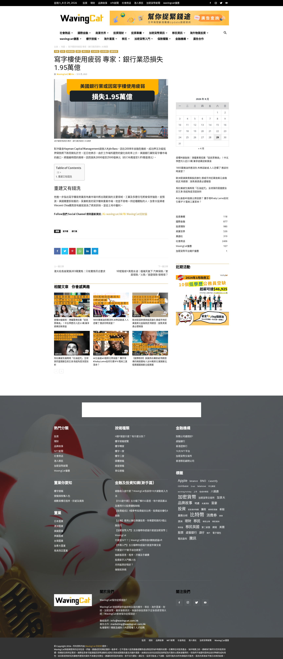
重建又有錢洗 (65, 176)
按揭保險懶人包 (62, 495)
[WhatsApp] (80, 251)
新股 (222, 509)
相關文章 (61, 287)
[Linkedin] (87, 251)
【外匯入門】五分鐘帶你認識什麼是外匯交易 (138, 545)
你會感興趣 (81, 287)
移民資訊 (177, 33)
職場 (56, 316)
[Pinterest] (72, 251)
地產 (63, 46)
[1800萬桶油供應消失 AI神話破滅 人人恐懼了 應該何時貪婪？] (111, 305)
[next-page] (61, 371)
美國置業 (58, 530)
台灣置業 (58, 540)
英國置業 (58, 535)
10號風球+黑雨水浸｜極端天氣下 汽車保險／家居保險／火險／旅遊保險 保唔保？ (142, 273)
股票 (180, 532)
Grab (193, 486)
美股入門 (86, 51)
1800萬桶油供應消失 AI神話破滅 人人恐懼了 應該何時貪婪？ (202, 170)
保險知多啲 (120, 569)
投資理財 (118, 33)
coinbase (183, 486)
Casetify (213, 481)
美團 (222, 527)
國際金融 (83, 33)
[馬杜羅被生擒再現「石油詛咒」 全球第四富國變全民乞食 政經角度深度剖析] (72, 343)
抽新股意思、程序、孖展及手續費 (132, 554)
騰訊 (192, 538)
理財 (92, 2)
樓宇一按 (119, 451)
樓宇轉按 (119, 446)
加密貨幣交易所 (184, 455)
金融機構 (180, 38)
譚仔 (201, 532)
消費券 (212, 515)
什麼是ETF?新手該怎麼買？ (129, 549)
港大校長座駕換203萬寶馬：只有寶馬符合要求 (79, 271)
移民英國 (192, 526)
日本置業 (58, 521)
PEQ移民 (211, 486)
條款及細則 (116, 627)
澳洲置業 (58, 526)
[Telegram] (95, 251)
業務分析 (183, 515)
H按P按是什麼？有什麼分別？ (130, 436)
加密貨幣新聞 (153, 2)
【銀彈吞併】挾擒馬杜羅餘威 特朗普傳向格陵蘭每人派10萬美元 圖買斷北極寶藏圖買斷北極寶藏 (149, 361)
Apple (182, 480)
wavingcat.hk (114, 214)
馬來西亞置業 (61, 550)
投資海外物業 (193, 509)
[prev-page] (56, 371)
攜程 (203, 509)
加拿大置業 (60, 545)
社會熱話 (126, 2)
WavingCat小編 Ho (65, 74)
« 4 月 (201, 148)
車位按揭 (119, 470)
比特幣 (197, 514)
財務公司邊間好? (184, 436)
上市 (195, 492)
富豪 (214, 503)
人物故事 (97, 354)
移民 (124, 38)
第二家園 (206, 527)
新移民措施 (212, 509)
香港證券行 (181, 446)
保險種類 (163, 38)
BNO (203, 481)
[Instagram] (215, 3)
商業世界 (100, 33)
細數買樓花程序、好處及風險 (69, 500)
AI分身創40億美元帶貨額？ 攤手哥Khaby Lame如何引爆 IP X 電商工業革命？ (110, 361)
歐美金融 (70, 51)
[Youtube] (226, 3)
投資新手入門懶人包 (125, 559)
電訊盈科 (182, 538)
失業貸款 (205, 503)
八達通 (215, 491)
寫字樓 (65, 231)
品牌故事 (102, 2)
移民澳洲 (215, 521)
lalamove (201, 486)
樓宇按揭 (91, 38)
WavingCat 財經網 (93, 646)
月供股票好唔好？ (124, 564)
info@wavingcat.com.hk (124, 620)
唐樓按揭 (119, 460)
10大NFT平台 (183, 451)
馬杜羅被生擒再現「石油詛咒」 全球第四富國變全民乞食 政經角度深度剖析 (71, 361)
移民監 (180, 527)
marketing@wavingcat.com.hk (128, 624)
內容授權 (128, 627)
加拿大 (221, 497)
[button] (225, 33)
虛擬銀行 (180, 441)
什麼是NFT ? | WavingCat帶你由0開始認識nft (138, 540)
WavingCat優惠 (171, 2)
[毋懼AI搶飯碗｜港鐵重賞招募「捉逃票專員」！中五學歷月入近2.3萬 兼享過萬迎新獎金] (72, 305)
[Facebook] (210, 3)
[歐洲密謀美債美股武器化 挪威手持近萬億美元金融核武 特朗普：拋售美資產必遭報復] (150, 305)
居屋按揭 (119, 465)
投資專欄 (136, 33)
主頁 (56, 46)
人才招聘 (140, 627)
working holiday (184, 492)
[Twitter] (221, 3)
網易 (214, 527)
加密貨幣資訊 (157, 33)
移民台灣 (206, 521)
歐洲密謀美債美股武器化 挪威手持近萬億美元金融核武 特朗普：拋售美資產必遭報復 (149, 323)
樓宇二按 (119, 455)
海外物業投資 (198, 33)
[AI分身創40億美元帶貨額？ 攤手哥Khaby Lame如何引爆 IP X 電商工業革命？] (111, 343)
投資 (85, 2)
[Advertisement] (202, 70)
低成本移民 (203, 492)
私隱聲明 (104, 627)
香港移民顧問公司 (185, 460)
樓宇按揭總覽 (122, 441)
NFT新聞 (114, 2)
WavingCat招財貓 (137, 214)
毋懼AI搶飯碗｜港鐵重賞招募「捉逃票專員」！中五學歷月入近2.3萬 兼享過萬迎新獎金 (71, 323)
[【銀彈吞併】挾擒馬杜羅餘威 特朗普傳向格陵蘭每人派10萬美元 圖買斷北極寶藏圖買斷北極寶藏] (150, 343)
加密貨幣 (187, 497)
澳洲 (180, 521)
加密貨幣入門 (142, 38)
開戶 (208, 533)
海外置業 (109, 38)
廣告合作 (198, 38)
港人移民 (138, 2)
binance (194, 481)
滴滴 (221, 516)
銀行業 (74, 231)
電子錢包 (217, 532)
